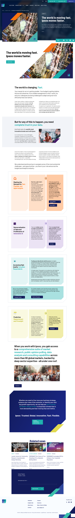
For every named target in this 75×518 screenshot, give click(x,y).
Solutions (11, 5)
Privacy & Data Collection (36, 512)
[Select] (46, 1)
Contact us (71, 1)
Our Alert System (55, 512)
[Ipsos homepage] (3, 5)
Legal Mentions (43, 512)
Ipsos (3, 10)
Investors (37, 5)
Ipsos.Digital (61, 1)
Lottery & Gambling (33, 453)
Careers (32, 5)
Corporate (49, 453)
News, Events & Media (42, 505)
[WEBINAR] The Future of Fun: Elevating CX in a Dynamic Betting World (37, 458)
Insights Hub (18, 5)
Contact (29, 507)
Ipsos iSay (51, 1)
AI (23, 5)
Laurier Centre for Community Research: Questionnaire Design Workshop (19, 458)
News (27, 5)
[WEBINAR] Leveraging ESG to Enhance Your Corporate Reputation (55, 458)
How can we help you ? (22, 480)
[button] (43, 1)
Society (44, 13)
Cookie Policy (49, 512)
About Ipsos (44, 5)
